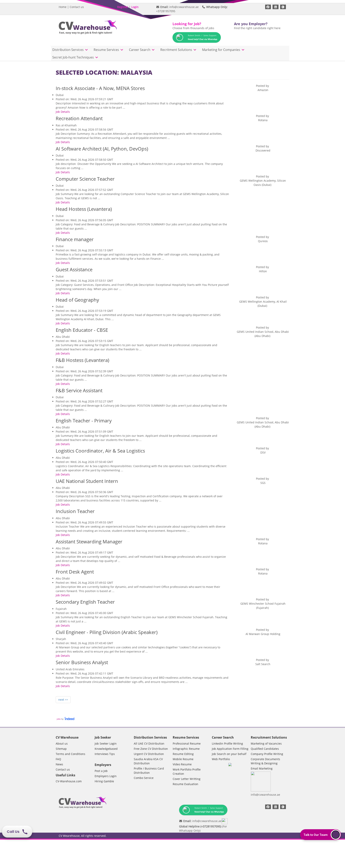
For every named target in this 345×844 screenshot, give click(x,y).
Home (62, 7)
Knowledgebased (106, 749)
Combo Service (144, 778)
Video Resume (182, 764)
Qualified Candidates (265, 749)
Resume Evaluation (185, 784)
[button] (320, 834)
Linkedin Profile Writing (227, 743)
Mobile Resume (183, 759)
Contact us (77, 7)
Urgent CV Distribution (149, 754)
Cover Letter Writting (186, 779)
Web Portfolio (221, 759)
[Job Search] (69, 718)
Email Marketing (262, 768)
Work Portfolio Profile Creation (187, 772)
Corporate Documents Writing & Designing (265, 761)
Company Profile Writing (267, 754)
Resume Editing (183, 754)
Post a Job (101, 771)
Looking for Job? (186, 23)
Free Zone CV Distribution (151, 749)
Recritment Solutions (176, 50)
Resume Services (107, 50)
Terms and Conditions (70, 754)
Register (122, 7)
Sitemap (61, 749)
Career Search (140, 50)
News (59, 764)
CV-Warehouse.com (69, 781)
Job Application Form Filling (230, 749)
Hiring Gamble (104, 781)
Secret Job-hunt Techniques (73, 57)
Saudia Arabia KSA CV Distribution (148, 761)
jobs (59, 718)
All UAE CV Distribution (149, 743)
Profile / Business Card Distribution (149, 771)
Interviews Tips (105, 754)
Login (135, 7)
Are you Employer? (251, 23)
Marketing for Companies (221, 50)
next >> (63, 699)
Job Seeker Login (106, 743)
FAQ (58, 759)
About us (62, 743)
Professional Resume (187, 743)
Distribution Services (68, 50)
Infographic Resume (186, 749)
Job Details (63, 112)
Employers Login (106, 776)
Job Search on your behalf (229, 754)
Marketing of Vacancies (266, 743)
